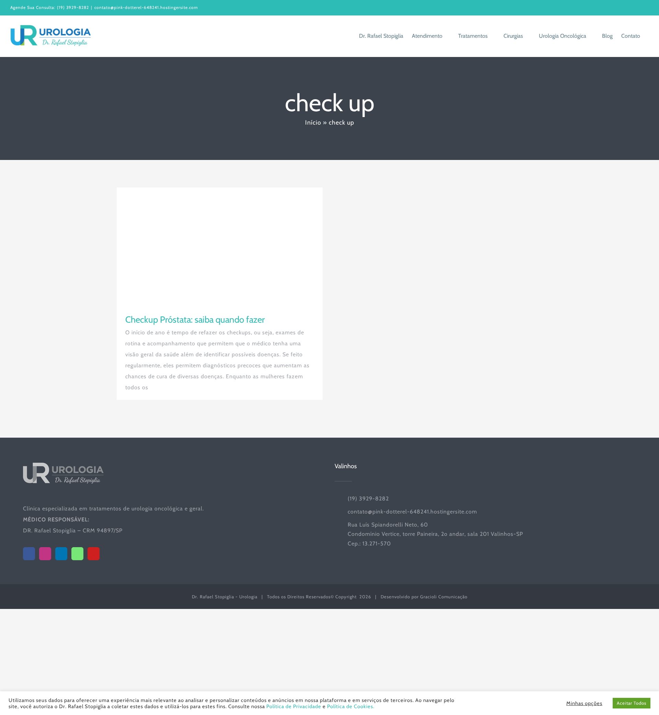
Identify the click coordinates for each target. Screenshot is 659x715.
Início (313, 122)
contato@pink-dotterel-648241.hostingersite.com (146, 7)
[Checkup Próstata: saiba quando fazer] (220, 245)
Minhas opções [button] (584, 703)
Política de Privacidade (293, 706)
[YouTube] (94, 553)
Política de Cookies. (350, 706)
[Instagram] (45, 553)
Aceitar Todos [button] (631, 703)
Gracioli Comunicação (443, 596)
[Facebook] (29, 553)
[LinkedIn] (61, 553)
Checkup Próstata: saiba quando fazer (195, 319)
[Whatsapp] (77, 553)
